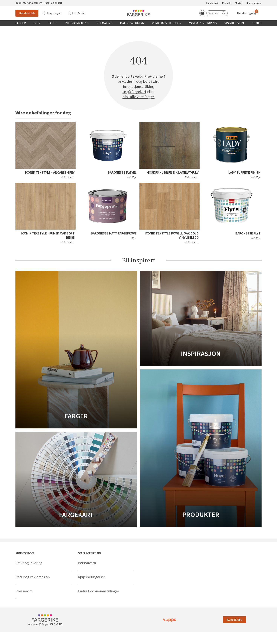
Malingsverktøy (132, 23)
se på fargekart (134, 91)
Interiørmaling (77, 23)
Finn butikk (212, 3)
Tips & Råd (78, 13)
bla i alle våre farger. (138, 97)
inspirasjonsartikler (138, 86)
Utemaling (104, 23)
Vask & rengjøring (203, 23)
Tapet (52, 23)
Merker (239, 3)
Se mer (257, 23)
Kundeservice (254, 3)
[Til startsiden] (138, 13)
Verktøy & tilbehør (166, 23)
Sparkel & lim (234, 23)
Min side (226, 3)
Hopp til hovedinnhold (14, 2)
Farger (20, 23)
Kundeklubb (27, 13)
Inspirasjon (54, 13)
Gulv (37, 23)
